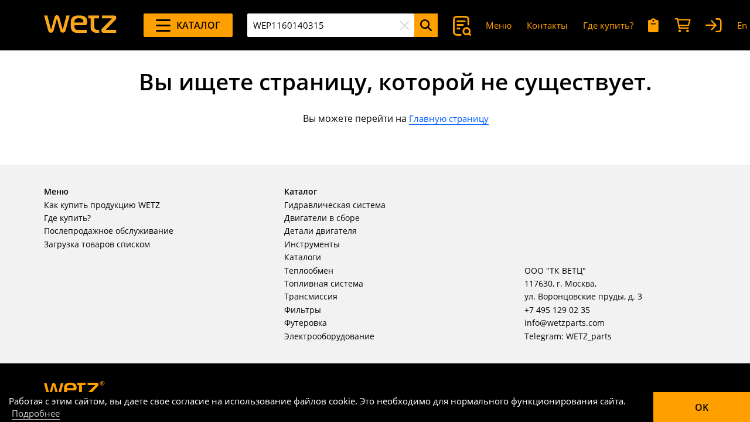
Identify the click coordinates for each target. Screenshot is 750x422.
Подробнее (36, 413)
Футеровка (305, 322)
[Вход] (713, 25)
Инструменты (312, 244)
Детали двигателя (320, 230)
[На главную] (80, 25)
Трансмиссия (311, 296)
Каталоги (302, 257)
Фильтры (302, 309)
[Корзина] (682, 25)
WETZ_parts (589, 336)
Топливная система (323, 283)
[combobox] (330, 25)
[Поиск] (426, 25)
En (742, 25)
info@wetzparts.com (564, 322)
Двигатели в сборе (322, 217)
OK (701, 407)
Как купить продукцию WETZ (102, 204)
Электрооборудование (329, 336)
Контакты (547, 25)
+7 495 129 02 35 (557, 309)
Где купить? (608, 25)
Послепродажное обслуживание (108, 230)
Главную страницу (449, 118)
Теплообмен (308, 270)
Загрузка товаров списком (97, 244)
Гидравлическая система (335, 204)
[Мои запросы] (653, 25)
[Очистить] (404, 25)
